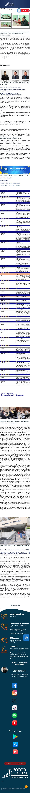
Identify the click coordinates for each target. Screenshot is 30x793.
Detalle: (2, 193)
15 (16, 295)
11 (16, 266)
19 (16, 316)
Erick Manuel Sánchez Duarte (11, 112)
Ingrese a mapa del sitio (15, 763)
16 (16, 299)
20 (16, 321)
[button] (2, 57)
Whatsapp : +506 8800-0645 (19, 677)
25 (16, 361)
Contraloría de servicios (19, 624)
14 (16, 288)
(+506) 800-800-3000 (18, 626)
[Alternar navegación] (2, 781)
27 (16, 374)
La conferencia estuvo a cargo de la (9, 37)
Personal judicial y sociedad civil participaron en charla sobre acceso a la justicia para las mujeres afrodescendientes (15, 33)
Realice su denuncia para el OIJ (19, 663)
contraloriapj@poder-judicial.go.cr (16, 641)
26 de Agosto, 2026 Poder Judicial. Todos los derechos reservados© (13, 789)
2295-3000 (13, 616)
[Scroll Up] (26, 786)
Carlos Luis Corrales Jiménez (8, 121)
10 (16, 256)
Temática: (3, 192)
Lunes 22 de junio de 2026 (6, 178)
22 (16, 337)
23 (16, 345)
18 (16, 308)
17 (16, 303)
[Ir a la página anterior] (11, 605)
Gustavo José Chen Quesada (9, 129)
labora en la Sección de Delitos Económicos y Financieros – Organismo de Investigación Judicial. (15, 123)
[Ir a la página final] (19, 605)
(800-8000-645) (23, 674)
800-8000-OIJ (15, 674)
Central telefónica (17, 614)
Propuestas (18, 258)
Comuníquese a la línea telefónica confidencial (19, 671)
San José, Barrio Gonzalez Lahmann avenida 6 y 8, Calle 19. (19, 649)
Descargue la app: (15, 731)
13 (16, 280)
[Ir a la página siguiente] (18, 605)
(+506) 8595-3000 (21, 633)
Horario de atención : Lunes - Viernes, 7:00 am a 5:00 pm (18, 630)
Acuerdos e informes (20, 370)
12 (16, 272)
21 (16, 329)
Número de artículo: (5, 190)
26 (16, 369)
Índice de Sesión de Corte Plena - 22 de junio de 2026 (14, 175)
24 (16, 352)
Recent (5, 65)
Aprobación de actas (20, 192)
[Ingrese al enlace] (23, 10)
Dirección (13, 647)
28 (16, 379)
